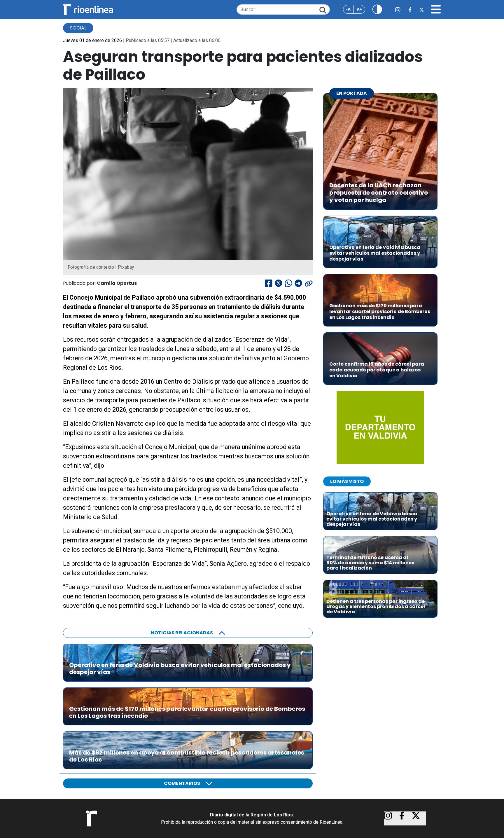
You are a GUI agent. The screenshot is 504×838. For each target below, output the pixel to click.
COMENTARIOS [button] (182, 783)
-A (348, 9)
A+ (359, 9)
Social (78, 28)
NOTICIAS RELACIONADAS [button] (182, 632)
